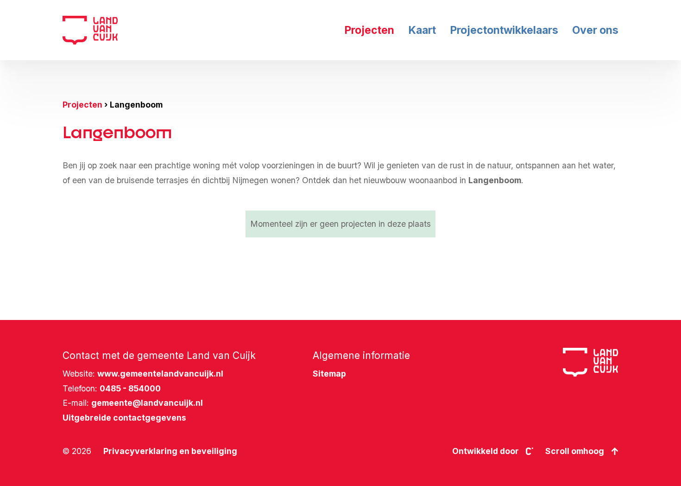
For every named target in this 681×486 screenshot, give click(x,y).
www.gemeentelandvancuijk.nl (160, 373)
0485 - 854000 (130, 388)
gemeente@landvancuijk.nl (147, 403)
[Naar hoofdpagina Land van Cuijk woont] (90, 30)
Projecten (369, 30)
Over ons (595, 30)
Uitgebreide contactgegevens (124, 417)
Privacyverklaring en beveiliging (170, 451)
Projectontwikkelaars (504, 30)
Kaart (422, 30)
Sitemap (329, 373)
